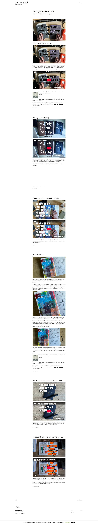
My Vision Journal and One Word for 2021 (47, 380)
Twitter (34, 105)
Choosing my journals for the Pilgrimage (47, 198)
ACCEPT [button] (73, 522)
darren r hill (21, 2)
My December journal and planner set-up (48, 437)
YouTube (61, 104)
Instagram (56, 104)
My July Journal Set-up (41, 117)
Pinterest (38, 105)
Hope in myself (38, 255)
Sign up (34, 102)
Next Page (80, 500)
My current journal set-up (42, 43)
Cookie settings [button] (67, 522)
